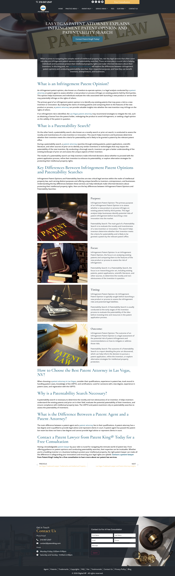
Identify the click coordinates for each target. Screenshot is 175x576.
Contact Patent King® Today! (87, 39)
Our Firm (120, 9)
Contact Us (133, 9)
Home (60, 9)
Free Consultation (122, 2)
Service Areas (101, 9)
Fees (112, 9)
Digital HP (82, 573)
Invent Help (86, 9)
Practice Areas (71, 9)
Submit (95, 553)
